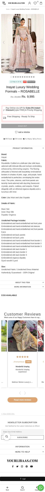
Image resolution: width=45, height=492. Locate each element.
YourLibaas (16, 3)
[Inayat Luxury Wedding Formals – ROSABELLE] (11, 77)
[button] (20, 393)
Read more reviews (22, 400)
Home (8, 9)
